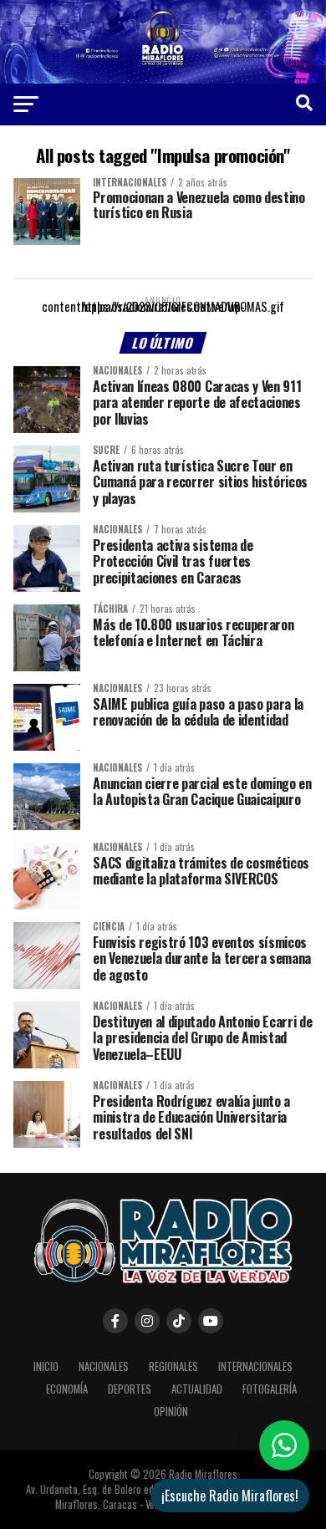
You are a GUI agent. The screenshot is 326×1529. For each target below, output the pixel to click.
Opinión (171, 1411)
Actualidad (196, 1389)
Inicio (46, 1366)
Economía (67, 1389)
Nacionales (104, 1366)
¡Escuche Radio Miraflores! (229, 1495)
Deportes (129, 1389)
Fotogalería (269, 1389)
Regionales (173, 1366)
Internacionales (255, 1366)
